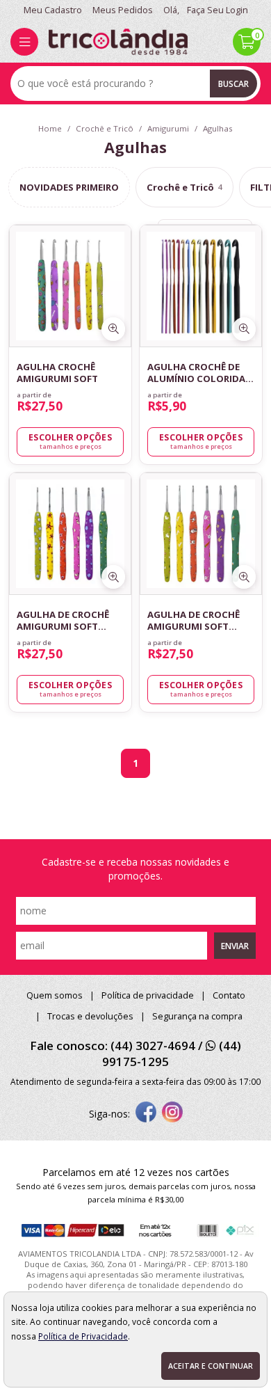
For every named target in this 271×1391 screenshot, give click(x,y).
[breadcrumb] (50, 128)
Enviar (235, 945)
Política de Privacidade (83, 1336)
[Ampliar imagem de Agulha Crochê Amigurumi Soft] (113, 329)
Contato (229, 995)
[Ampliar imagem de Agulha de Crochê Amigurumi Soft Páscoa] (244, 577)
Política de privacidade (147, 995)
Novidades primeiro (69, 187)
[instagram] (172, 1113)
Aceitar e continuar (210, 1366)
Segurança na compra (197, 1016)
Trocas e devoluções (90, 1016)
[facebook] (146, 1113)
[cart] (247, 42)
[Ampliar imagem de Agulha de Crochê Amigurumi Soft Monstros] (113, 577)
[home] (118, 42)
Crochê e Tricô (184, 187)
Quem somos (54, 995)
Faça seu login (217, 10)
